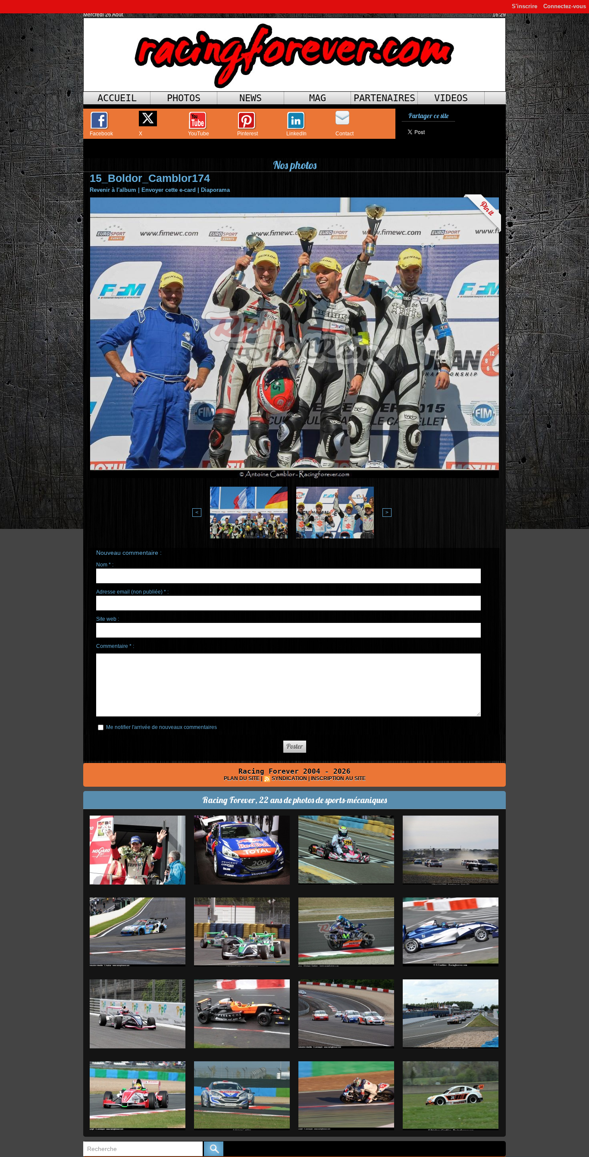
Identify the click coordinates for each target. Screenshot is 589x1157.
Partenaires (384, 98)
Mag (317, 98)
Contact (344, 134)
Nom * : (104, 565)
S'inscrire (524, 6)
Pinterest (247, 134)
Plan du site (242, 779)
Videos (451, 98)
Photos (184, 98)
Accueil (117, 98)
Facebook (101, 134)
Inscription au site (338, 779)
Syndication (289, 779)
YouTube (198, 134)
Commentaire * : (115, 646)
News (250, 98)
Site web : (107, 619)
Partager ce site (428, 116)
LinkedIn (296, 134)
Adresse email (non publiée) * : (132, 592)
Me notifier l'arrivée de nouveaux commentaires (161, 727)
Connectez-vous (564, 6)
